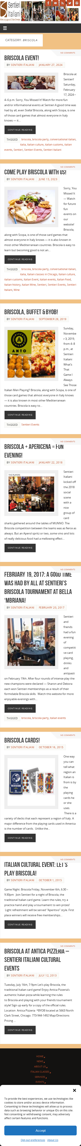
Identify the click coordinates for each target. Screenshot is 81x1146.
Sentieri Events (33, 150)
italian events (48, 279)
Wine (17, 290)
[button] (74, 1090)
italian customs (54, 144)
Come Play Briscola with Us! (35, 172)
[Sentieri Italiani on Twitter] (70, 3)
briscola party (40, 139)
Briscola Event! (21, 58)
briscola (26, 139)
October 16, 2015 (51, 747)
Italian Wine (29, 284)
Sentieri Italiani (22, 65)
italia (23, 144)
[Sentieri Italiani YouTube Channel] (55, 3)
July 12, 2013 (48, 975)
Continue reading (20, 129)
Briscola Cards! (22, 740)
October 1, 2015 (50, 880)
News (40, 1061)
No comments (67, 53)
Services (40, 1076)
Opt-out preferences (33, 1140)
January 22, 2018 (51, 462)
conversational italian (63, 139)
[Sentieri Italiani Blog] (63, 3)
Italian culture (35, 144)
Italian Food (64, 279)
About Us (52, 1140)
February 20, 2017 (52, 607)
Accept (41, 1130)
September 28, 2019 (53, 319)
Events (40, 1081)
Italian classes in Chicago (42, 274)
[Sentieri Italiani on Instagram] (77, 3)
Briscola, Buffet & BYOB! (31, 312)
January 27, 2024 (51, 65)
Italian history (12, 284)
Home (39, 1056)
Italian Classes (39, 1071)
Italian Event (31, 279)
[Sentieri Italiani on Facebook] (48, 3)
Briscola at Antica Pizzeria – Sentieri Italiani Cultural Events (36, 960)
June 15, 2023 (48, 179)
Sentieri (18, 150)
